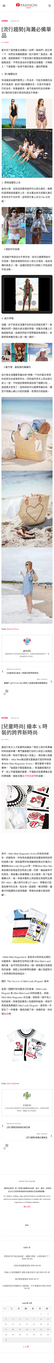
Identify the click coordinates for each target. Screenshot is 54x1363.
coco (6, 739)
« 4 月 (26, 1346)
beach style (13, 629)
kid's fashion (13, 1084)
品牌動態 (4, 21)
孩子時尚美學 (29, 775)
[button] (20, 303)
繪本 (6, 1013)
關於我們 (27, 1207)
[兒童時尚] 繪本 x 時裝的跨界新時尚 (24, 729)
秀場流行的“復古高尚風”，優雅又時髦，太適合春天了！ (27, 1256)
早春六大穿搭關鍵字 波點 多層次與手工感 (21, 1272)
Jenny (6, 42)
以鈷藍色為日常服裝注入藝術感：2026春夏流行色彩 (24, 1286)
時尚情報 (4, 718)
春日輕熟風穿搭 (21, 1279)
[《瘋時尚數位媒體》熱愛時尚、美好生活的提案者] (26, 6)
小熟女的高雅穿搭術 (21, 1265)
